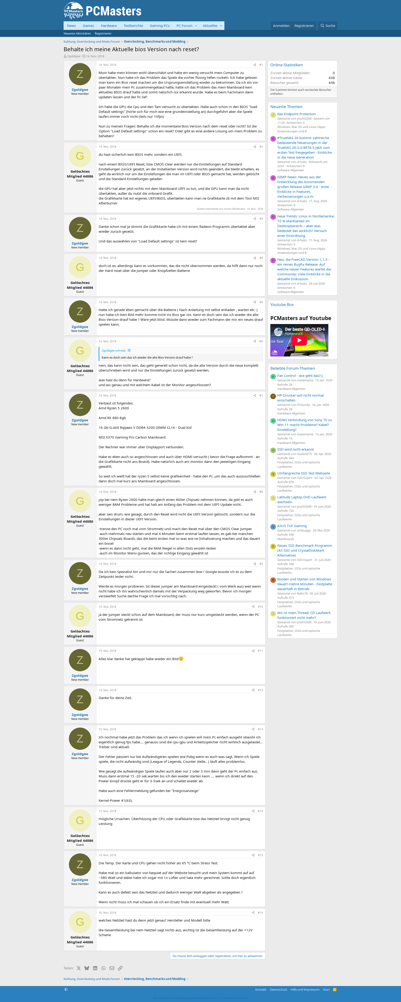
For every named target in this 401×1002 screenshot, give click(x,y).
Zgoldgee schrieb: (114, 350)
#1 (261, 65)
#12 (260, 690)
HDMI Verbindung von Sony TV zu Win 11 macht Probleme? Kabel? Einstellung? (304, 424)
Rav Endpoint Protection (296, 113)
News (71, 25)
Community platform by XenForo (211, 998)
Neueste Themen (286, 106)
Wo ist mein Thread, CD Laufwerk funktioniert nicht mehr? (304, 615)
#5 (261, 302)
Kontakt (260, 989)
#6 (261, 341)
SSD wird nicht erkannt (295, 449)
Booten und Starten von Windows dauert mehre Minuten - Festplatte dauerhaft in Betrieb (304, 584)
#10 (260, 607)
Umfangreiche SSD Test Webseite (303, 473)
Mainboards (285, 539)
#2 (261, 147)
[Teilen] (255, 65)
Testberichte (133, 25)
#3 (261, 219)
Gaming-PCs (160, 25)
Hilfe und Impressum (305, 989)
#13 (260, 729)
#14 (260, 811)
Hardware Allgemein (291, 389)
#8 (261, 492)
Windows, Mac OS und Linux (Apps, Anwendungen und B (301, 129)
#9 (261, 564)
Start (326, 989)
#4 (261, 258)
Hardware (109, 25)
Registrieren (103, 33)
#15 (260, 855)
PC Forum (184, 25)
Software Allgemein (290, 170)
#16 (260, 913)
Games (88, 25)
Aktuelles (210, 25)
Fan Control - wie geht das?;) (300, 375)
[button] (196, 25)
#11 (260, 651)
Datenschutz (278, 989)
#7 (261, 396)
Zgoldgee (73, 56)
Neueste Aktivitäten (77, 33)
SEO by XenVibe (162, 998)
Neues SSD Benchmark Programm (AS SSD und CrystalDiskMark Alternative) (304, 550)
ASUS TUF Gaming (292, 525)
